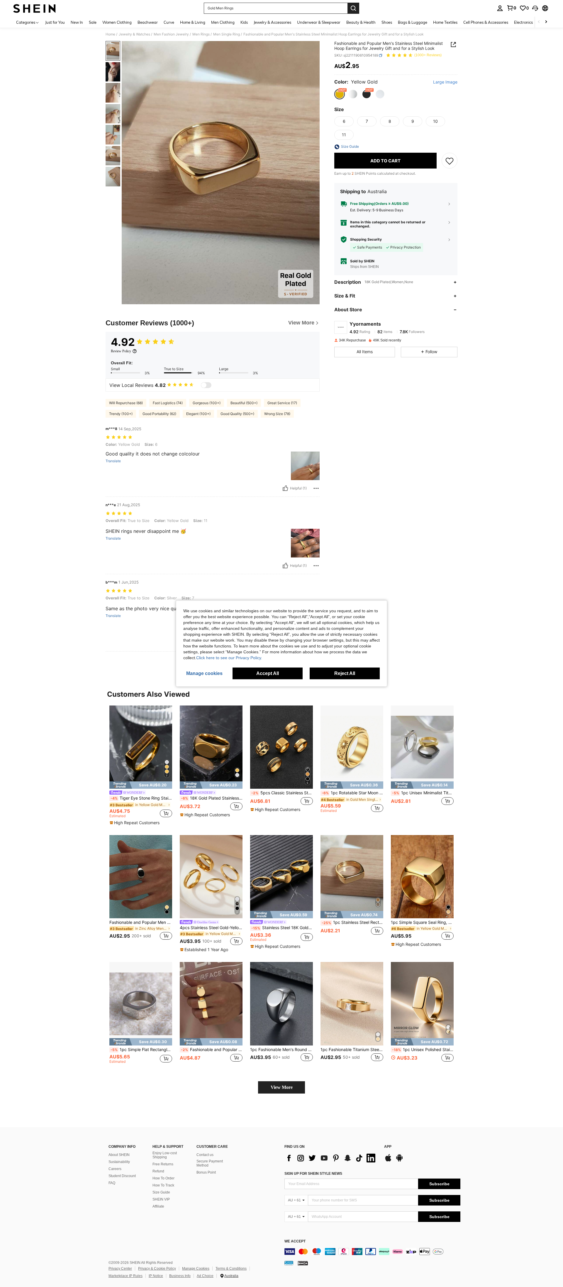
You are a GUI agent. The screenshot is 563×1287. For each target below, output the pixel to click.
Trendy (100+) (121, 414)
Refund (158, 1171)
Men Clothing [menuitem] (223, 22)
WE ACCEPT (295, 1241)
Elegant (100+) (198, 414)
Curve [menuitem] (169, 22)
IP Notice (156, 1276)
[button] (535, 8)
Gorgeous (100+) (207, 403)
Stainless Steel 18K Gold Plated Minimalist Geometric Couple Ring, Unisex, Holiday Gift (282, 927)
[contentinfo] (372, 1251)
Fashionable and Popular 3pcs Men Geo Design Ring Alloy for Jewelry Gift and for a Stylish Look (212, 1049)
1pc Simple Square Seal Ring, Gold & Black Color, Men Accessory (422, 922)
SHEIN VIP (161, 1199)
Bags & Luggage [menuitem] (412, 22)
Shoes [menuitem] (386, 22)
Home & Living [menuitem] (192, 22)
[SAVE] (449, 161)
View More (282, 1087)
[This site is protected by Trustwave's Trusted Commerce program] (288, 1263)
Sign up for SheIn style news (313, 1174)
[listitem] (140, 765)
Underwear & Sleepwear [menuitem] (318, 22)
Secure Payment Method (209, 1163)
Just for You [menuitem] (55, 22)
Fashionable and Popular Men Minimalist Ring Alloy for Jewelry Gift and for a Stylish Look (140, 922)
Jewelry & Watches (134, 34)
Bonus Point (206, 1172)
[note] (140, 785)
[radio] (339, 94)
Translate (113, 461)
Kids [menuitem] (244, 22)
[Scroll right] (546, 22)
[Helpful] (285, 488)
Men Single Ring (226, 34)
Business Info (180, 1276)
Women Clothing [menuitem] (117, 22)
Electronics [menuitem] (523, 22)
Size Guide (161, 1192)
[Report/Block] (316, 488)
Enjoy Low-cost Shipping (164, 1155)
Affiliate (158, 1206)
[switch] (206, 385)
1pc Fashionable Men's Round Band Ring (281, 1049)
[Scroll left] (539, 22)
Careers (114, 1169)
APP (387, 1147)
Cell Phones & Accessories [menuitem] (485, 22)
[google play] (399, 1161)
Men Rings (201, 34)
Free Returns (162, 1164)
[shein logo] (34, 8)
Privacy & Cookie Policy (157, 1268)
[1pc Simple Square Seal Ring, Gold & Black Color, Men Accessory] (422, 877)
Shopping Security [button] (366, 239)
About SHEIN (119, 1155)
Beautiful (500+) (243, 403)
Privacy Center (120, 1268)
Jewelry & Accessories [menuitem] (272, 22)
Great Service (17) (282, 403)
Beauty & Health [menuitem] (361, 22)
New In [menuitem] (77, 22)
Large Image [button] (445, 82)
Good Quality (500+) (237, 414)
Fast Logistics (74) (168, 403)
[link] (511, 7)
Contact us (204, 1155)
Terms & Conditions (231, 1268)
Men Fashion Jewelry (171, 34)
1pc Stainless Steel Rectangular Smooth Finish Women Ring (352, 922)
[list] (331, 1158)
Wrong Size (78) (277, 414)
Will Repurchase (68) (126, 403)
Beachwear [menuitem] (148, 22)
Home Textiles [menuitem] (445, 22)
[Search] (353, 8)
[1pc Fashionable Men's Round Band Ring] (281, 1003)
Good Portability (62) (159, 414)
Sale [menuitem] (92, 22)
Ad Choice (205, 1276)
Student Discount (122, 1176)
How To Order (163, 1178)
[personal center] (499, 8)
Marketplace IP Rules (125, 1276)
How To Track (163, 1185)
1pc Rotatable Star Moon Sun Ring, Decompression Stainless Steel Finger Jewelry (352, 792)
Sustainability (119, 1162)
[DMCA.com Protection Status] (303, 1263)
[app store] (388, 1161)
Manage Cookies (195, 1268)
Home (110, 34)
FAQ (111, 1183)
